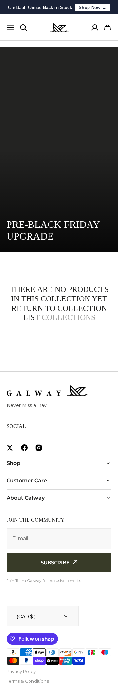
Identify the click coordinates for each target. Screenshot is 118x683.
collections (68, 317)
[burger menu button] (10, 27)
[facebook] (24, 447)
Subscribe (55, 562)
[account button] (95, 27)
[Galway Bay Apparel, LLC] (59, 27)
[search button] (23, 27)
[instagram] (38, 447)
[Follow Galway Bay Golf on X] (10, 447)
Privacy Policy (21, 671)
